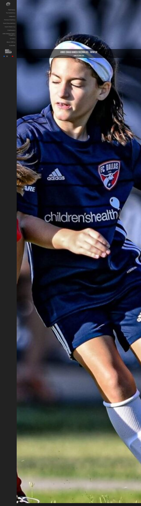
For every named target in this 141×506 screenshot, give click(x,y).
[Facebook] (4, 56)
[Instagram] (7, 56)
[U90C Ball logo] (8, 4)
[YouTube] (12, 56)
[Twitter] (10, 56)
